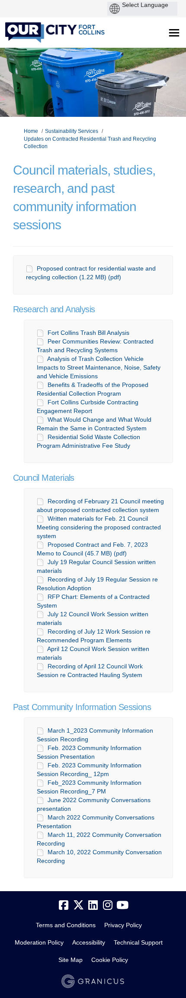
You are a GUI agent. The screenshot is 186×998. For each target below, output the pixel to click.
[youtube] (122, 905)
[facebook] (63, 905)
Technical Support (138, 942)
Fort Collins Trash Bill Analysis (88, 332)
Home (31, 131)
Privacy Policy (123, 925)
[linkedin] (93, 905)
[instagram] (108, 905)
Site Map (70, 959)
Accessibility (88, 942)
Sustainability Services (71, 131)
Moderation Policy (39, 942)
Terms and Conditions (66, 925)
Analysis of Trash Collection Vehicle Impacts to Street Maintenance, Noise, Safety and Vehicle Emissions (98, 367)
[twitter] (78, 905)
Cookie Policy (109, 959)
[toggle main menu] (174, 32)
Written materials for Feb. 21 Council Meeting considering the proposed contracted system (99, 527)
